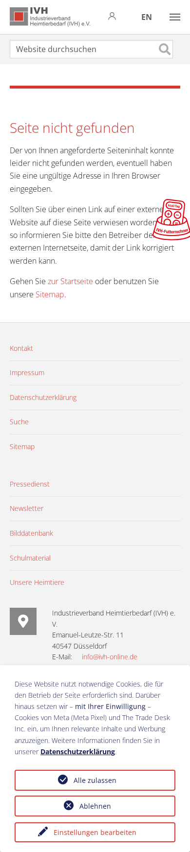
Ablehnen (95, 806)
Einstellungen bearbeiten (95, 832)
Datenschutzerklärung (77, 751)
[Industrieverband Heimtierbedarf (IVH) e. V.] (50, 17)
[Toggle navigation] (175, 17)
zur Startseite (70, 281)
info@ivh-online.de (109, 656)
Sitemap (50, 294)
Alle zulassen (95, 780)
